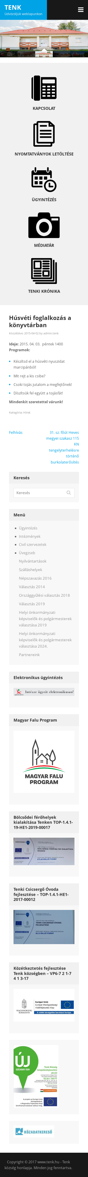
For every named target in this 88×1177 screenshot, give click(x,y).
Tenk (13, 7)
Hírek (26, 412)
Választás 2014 (32, 586)
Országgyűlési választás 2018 (44, 595)
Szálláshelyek (30, 569)
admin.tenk (51, 333)
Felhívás (16, 432)
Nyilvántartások (32, 561)
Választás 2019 (32, 603)
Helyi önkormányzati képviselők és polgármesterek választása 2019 (45, 619)
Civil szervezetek (32, 544)
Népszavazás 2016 (35, 578)
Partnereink (29, 654)
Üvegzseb (27, 552)
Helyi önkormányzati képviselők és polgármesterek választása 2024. (45, 640)
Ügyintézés (28, 528)
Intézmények (29, 536)
